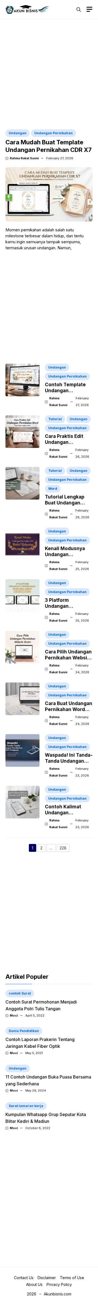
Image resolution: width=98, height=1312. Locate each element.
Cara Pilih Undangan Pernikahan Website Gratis (68, 657)
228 (64, 849)
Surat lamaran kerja (26, 1106)
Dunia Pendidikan (24, 1031)
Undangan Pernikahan (53, 133)
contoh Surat (20, 993)
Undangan (17, 133)
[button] (79, 9)
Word (52, 489)
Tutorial (55, 419)
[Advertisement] (49, 75)
